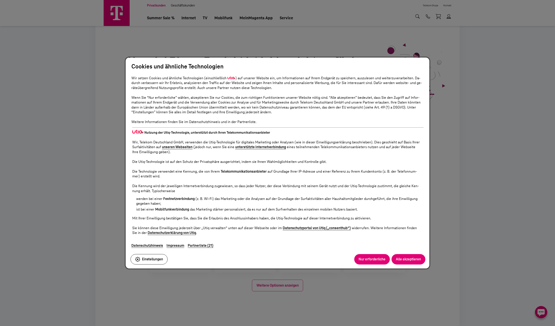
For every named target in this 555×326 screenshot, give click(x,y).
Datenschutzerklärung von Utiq (172, 232)
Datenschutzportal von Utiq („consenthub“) (317, 228)
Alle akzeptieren (408, 259)
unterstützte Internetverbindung (260, 147)
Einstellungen (152, 259)
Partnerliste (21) (200, 245)
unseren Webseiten (177, 147)
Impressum (175, 245)
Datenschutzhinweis (147, 245)
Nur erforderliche (372, 259)
